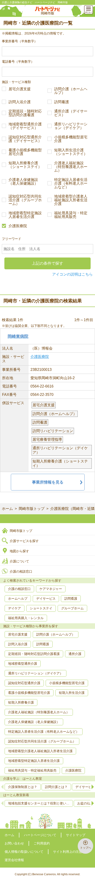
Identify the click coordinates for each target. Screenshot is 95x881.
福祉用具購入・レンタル (26, 618)
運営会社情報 (14, 860)
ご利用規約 (42, 843)
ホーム (7, 509)
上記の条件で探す (47, 263)
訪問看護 (61, 102)
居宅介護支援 (20, 89)
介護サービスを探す (24, 541)
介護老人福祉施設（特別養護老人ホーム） (70, 166)
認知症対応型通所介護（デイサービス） (25, 139)
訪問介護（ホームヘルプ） (70, 91)
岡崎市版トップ (32, 509)
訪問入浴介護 (20, 102)
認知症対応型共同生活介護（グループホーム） (25, 200)
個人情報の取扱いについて (24, 851)
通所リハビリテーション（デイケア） (70, 126)
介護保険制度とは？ (22, 787)
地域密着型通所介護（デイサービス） (25, 126)
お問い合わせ (14, 843)
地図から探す (19, 551)
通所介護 (74, 654)
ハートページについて (40, 835)
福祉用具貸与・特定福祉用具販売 (70, 215)
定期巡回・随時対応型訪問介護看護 (25, 113)
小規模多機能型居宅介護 (70, 139)
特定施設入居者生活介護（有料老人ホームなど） (70, 183)
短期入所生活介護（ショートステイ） (70, 152)
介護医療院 (18, 226)
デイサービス (46, 598)
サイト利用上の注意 (67, 851)
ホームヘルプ (17, 598)
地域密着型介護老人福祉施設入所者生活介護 (70, 200)
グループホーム (72, 608)
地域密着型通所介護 (22, 663)
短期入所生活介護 (72, 693)
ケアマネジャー (50, 589)
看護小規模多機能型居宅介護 (25, 152)
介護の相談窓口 (21, 571)
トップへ (85, 847)
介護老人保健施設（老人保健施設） (23, 181)
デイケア (14, 608)
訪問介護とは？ (56, 787)
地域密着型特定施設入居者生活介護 (25, 215)
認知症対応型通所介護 (24, 683)
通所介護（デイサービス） (70, 113)
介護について (19, 561)
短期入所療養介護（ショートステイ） (25, 165)
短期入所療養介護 (21, 702)
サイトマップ (75, 835)
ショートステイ (41, 608)
